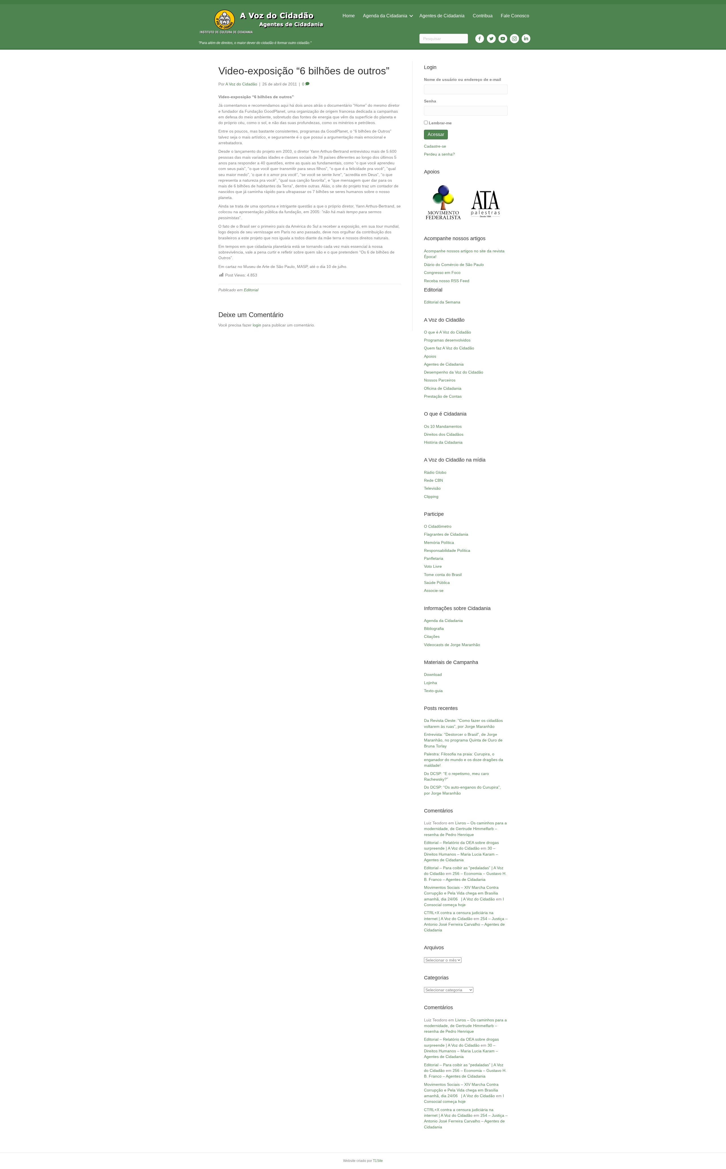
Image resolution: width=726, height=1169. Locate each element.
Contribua (483, 15)
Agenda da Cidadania (385, 15)
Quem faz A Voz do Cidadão (449, 348)
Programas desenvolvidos (447, 340)
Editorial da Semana (442, 302)
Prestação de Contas (443, 396)
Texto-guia (433, 690)
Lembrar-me (440, 123)
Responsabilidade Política (447, 550)
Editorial (251, 290)
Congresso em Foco (442, 272)
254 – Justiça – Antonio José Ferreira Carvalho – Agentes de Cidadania (466, 924)
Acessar (436, 134)
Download (433, 674)
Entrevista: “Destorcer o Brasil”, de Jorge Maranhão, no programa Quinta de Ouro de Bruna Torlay (463, 740)
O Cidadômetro (437, 526)
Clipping (431, 496)
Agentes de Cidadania (442, 15)
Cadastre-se (435, 146)
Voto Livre (433, 566)
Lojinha (430, 682)
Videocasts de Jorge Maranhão (452, 644)
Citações (432, 636)
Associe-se (434, 590)
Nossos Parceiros (439, 380)
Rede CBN (433, 480)
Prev (431, 202)
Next (500, 202)
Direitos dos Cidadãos (443, 434)
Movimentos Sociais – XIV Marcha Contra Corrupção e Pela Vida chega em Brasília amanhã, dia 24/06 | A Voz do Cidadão (461, 893)
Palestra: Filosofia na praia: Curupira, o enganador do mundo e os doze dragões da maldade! (463, 760)
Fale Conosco (515, 15)
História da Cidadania (443, 442)
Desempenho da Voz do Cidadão (453, 372)
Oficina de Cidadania (442, 388)
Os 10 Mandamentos (443, 426)
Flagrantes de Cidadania (446, 534)
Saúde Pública (437, 582)
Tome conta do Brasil (443, 574)
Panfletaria (433, 558)
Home (349, 15)
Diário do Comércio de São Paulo (454, 264)
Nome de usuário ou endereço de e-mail (462, 79)
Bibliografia (434, 628)
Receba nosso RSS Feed (446, 280)
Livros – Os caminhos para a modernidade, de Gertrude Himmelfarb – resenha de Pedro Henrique (465, 829)
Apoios (430, 356)
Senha (430, 101)
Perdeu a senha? (439, 154)
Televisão (432, 488)
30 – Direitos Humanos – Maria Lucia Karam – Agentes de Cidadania (461, 854)
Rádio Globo (435, 472)
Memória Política (439, 542)
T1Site (378, 1161)
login (257, 325)
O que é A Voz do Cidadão (447, 332)
